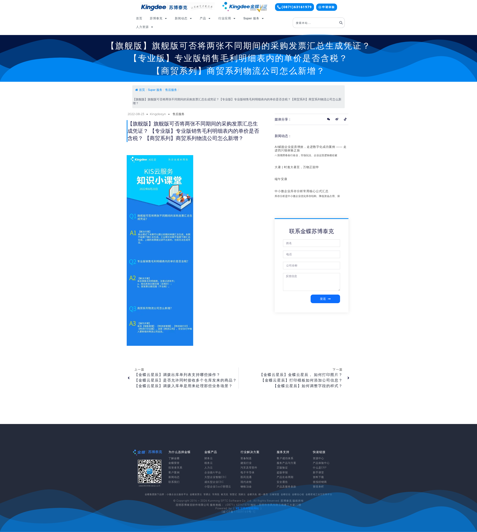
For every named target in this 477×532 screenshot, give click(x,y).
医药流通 (246, 477)
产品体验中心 (321, 462)
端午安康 (281, 179)
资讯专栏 (318, 486)
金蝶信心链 (298, 494)
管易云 (207, 494)
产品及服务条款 (286, 486)
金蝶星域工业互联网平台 (319, 494)
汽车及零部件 (249, 467)
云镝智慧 (274, 494)
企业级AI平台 (212, 472)
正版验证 (282, 467)
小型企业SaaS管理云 (217, 486)
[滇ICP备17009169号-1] (238, 511)
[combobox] (315, 23)
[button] (294, 7)
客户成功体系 (285, 458)
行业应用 (224, 18)
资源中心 (318, 458)
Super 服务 (251, 18)
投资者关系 (175, 467)
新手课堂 (318, 472)
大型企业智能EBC (215, 477)
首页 (139, 18)
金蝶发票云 (196, 494)
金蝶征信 (285, 494)
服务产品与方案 (286, 462)
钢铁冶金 (246, 486)
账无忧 (224, 494)
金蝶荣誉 (174, 462)
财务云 (208, 458)
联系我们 (174, 481)
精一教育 (263, 494)
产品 (203, 18)
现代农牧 (246, 481)
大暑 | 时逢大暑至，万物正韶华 (297, 167)
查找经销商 (320, 481)
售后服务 (171, 90)
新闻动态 (181, 18)
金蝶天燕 (252, 494)
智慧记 (233, 494)
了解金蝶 (174, 458)
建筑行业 (246, 462)
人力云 (208, 467)
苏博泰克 (156, 18)
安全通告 (282, 481)
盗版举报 (282, 472)
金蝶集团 (149, 494)
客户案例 (174, 472)
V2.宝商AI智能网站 (247, 508)
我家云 (242, 494)
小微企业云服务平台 (177, 494)
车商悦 (215, 494)
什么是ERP (320, 467)
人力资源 (142, 27)
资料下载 (318, 477)
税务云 (208, 462)
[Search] (341, 23)
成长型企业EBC (214, 481)
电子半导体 (248, 472)
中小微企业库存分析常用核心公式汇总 (301, 191)
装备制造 (246, 458)
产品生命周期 (285, 477)
